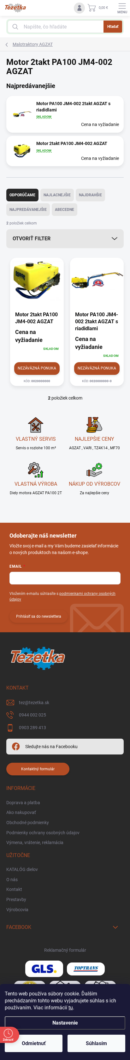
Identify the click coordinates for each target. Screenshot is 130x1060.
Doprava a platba (23, 802)
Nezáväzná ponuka (37, 368)
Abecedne (64, 209)
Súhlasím (96, 1043)
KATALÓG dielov (22, 869)
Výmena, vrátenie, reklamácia (34, 842)
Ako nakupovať (21, 812)
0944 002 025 (32, 714)
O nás (12, 879)
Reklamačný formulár (65, 950)
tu (70, 1008)
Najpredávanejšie (28, 209)
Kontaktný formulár (38, 769)
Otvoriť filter (31, 239)
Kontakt (14, 889)
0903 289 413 (32, 727)
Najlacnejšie (57, 195)
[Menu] (122, 8)
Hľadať (112, 26)
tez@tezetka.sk (34, 702)
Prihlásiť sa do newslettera (38, 616)
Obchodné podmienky (27, 822)
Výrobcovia (17, 909)
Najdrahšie (90, 195)
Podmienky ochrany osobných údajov (43, 832)
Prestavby (16, 899)
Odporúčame (22, 195)
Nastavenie (65, 1023)
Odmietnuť (34, 1043)
